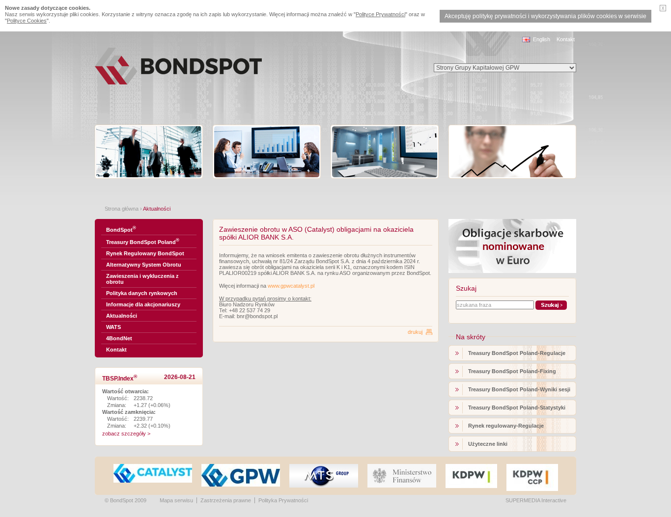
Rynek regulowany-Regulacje (506, 426)
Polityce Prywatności (380, 14)
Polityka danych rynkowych (141, 293)
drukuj (415, 332)
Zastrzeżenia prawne (225, 500)
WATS (113, 327)
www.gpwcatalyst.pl (291, 286)
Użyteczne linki (487, 444)
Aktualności (121, 316)
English (541, 39)
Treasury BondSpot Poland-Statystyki (516, 407)
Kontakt (566, 39)
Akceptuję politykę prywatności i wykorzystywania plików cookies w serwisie (545, 16)
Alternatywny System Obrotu (143, 265)
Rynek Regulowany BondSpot (145, 253)
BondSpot (121, 229)
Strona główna (122, 209)
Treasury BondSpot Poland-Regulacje (516, 353)
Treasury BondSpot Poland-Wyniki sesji (519, 389)
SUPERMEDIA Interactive (535, 500)
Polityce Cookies (27, 21)
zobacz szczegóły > (126, 433)
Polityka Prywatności (283, 500)
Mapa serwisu (176, 500)
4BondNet (119, 338)
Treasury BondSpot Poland (142, 241)
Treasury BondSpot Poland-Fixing (512, 371)
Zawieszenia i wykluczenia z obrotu (142, 279)
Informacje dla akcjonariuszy (143, 304)
